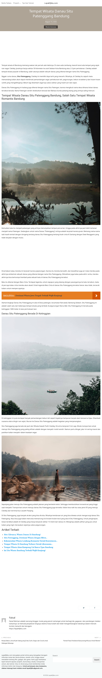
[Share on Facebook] (94, 607)
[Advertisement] (51, 49)
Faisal (12, 617)
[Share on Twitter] (83, 607)
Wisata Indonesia (51, 27)
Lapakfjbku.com (51, 3)
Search (55, 656)
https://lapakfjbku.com (17, 629)
